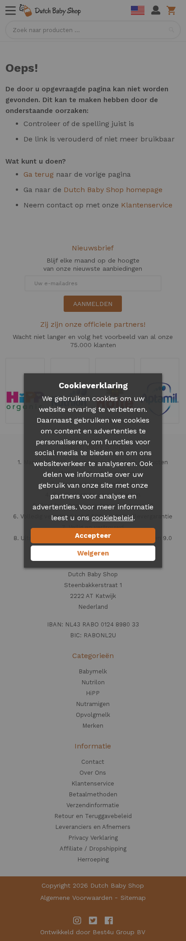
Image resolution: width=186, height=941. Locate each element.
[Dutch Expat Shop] (50, 10)
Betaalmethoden (93, 794)
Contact (92, 761)
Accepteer (93, 536)
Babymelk (93, 671)
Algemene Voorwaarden (76, 897)
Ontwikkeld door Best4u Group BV (92, 932)
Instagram (77, 920)
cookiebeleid (112, 518)
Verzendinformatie (92, 805)
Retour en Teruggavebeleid (93, 816)
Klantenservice (146, 205)
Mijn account (156, 10)
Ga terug (38, 174)
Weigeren (93, 553)
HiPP (93, 693)
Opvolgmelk (93, 714)
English (137, 10)
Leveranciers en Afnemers (92, 826)
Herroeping (93, 859)
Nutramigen (93, 704)
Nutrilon (93, 682)
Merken (92, 725)
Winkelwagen (173, 10)
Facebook (108, 920)
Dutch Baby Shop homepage (113, 189)
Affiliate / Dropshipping (93, 848)
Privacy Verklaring (93, 837)
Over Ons (92, 772)
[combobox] (92, 30)
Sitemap (133, 897)
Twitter (93, 920)
